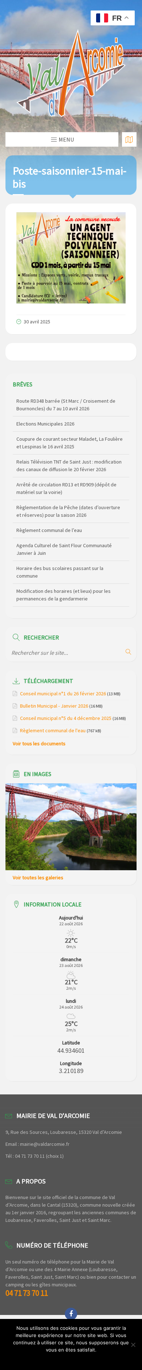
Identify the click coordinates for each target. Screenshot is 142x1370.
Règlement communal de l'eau (53, 730)
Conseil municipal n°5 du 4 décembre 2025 (65, 718)
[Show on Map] (129, 139)
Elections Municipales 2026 (45, 423)
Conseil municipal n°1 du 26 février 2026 (63, 693)
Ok (71, 1359)
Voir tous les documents (39, 743)
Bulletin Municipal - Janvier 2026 (54, 706)
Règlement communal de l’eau (49, 530)
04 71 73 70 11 (26, 1293)
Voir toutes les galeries (38, 877)
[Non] (133, 1344)
